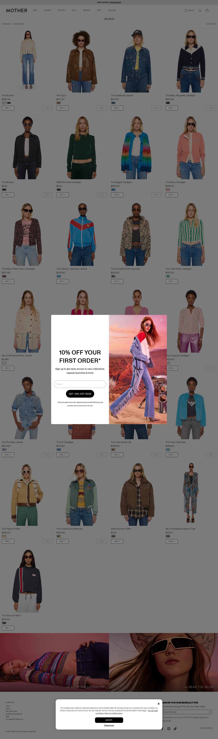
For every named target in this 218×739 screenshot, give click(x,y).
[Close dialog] (161, 320)
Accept (109, 720)
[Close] (158, 704)
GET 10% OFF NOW (80, 393)
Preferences (109, 725)
